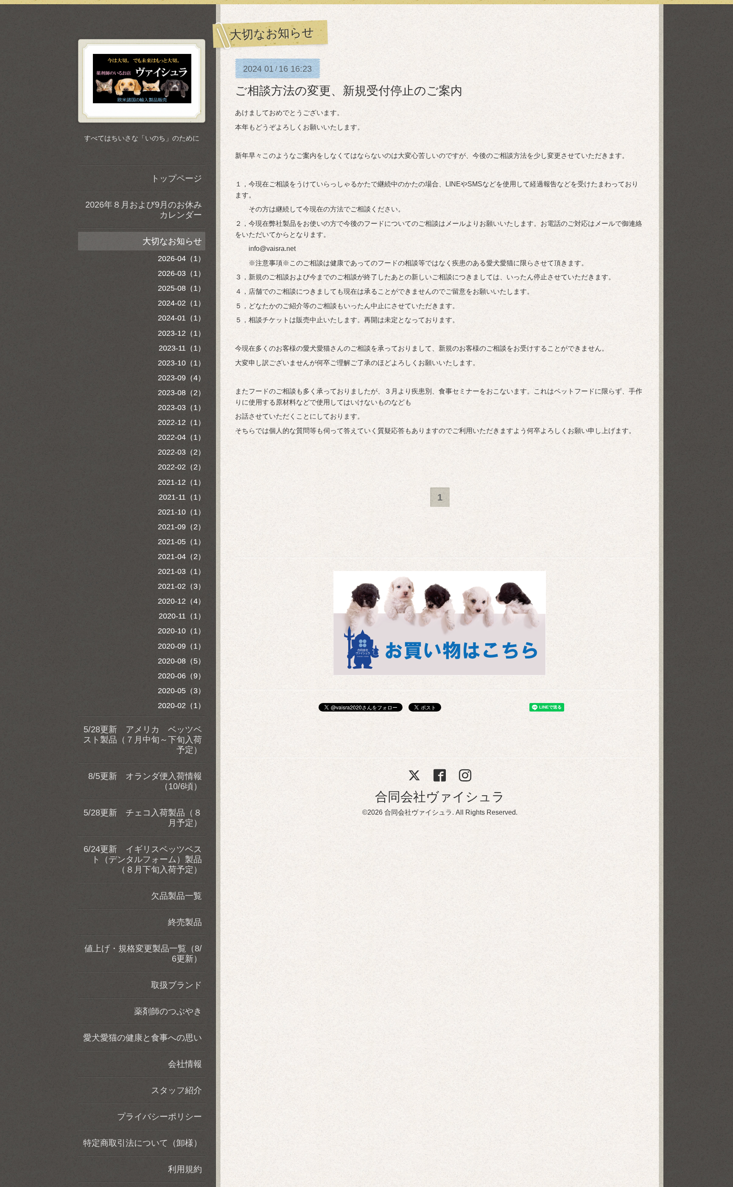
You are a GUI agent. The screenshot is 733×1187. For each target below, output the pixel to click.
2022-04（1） (181, 437)
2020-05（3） (181, 690)
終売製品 (185, 922)
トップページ (176, 178)
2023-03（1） (181, 407)
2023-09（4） (181, 378)
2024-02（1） (181, 303)
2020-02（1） (181, 705)
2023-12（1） (181, 333)
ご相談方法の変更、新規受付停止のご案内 (348, 90)
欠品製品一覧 (176, 895)
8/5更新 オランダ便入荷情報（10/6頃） (145, 781)
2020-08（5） (181, 661)
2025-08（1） (181, 288)
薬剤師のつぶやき (168, 1011)
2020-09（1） (181, 646)
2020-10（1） (181, 631)
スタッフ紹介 (176, 1090)
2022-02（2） (181, 467)
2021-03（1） (181, 571)
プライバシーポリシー (159, 1116)
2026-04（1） (181, 258)
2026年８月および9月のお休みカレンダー (143, 209)
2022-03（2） (181, 452)
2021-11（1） (182, 497)
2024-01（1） (181, 318)
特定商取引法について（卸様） (142, 1143)
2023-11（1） (182, 348)
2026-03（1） (181, 273)
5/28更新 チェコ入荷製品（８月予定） (143, 817)
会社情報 (185, 1064)
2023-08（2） (181, 392)
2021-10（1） (181, 512)
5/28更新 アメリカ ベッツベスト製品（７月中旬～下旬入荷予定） (142, 739)
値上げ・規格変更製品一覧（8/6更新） (143, 953)
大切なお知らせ (172, 241)
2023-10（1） (181, 363)
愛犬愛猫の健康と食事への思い (142, 1037)
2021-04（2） (181, 556)
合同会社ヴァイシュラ (440, 797)
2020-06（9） (181, 676)
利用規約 (185, 1169)
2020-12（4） (181, 601)
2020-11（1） (182, 616)
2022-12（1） (181, 422)
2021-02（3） (181, 586)
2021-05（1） (181, 541)
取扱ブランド (176, 985)
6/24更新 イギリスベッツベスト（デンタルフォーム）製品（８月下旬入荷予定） (143, 859)
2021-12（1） (181, 482)
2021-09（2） (181, 527)
